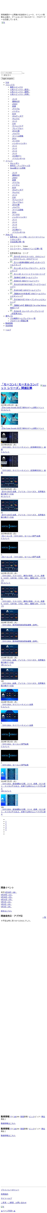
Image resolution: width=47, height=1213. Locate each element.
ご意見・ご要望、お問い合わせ (13, 1203)
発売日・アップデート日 (20, 166)
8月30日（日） (7, 897)
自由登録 (9, 326)
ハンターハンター (19, 143)
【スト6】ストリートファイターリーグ (29, 274)
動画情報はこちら (8, 1123)
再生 (43, 1117)
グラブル (16, 109)
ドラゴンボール (18, 158)
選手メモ (9, 316)
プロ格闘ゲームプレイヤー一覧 (23, 318)
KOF (14, 114)
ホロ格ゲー (16, 156)
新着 (22, 1117)
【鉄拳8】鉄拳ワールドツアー (25, 278)
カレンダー (14, 163)
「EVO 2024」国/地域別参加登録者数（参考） (20, 625)
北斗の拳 (16, 131)
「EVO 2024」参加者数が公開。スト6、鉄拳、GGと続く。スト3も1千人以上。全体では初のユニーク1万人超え (23, 786)
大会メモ (9, 235)
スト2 (14, 148)
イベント (9, 161)
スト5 (14, 153)
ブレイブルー (17, 128)
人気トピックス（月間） (20, 94)
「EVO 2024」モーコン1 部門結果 (15, 744)
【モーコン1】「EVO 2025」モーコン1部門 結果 (20, 536)
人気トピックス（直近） (20, 89)
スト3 (14, 121)
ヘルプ (8, 330)
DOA (14, 138)
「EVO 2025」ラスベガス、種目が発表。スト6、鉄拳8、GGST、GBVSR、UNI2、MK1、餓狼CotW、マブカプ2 (23, 578)
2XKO (14, 104)
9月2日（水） (6, 904)
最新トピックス (16, 87)
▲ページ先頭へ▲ (8, 1211)
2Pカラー (7, 75)
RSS (44, 386)
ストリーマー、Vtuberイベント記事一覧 (26, 249)
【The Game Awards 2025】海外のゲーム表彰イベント (22, 407)
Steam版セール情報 (17, 168)
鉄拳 (14, 106)
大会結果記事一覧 (17, 242)
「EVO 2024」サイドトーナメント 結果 (17, 704)
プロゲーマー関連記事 (19, 321)
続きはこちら (6, 911)
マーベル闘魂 (17, 136)
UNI (14, 124)
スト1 (14, 146)
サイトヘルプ (6, 1198)
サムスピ (16, 119)
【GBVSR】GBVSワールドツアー (27, 290)
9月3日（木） (6, 907)
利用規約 (4, 1194)
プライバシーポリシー (10, 1190)
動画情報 (9, 323)
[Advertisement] (23, 48)
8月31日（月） (7, 899)
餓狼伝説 (16, 101)
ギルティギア (17, 116)
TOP (7, 82)
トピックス (10, 85)
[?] (11, 1117)
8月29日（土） (7, 895)
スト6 (14, 99)
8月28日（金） (11, 892)
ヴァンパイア (17, 126)
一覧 (44, 917)
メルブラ (16, 133)
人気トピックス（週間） (20, 92)
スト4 (14, 151)
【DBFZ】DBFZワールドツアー (26, 281)
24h (15, 1117)
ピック (32, 1117)
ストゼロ (16, 141)
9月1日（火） (6, 902)
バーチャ (16, 111)
